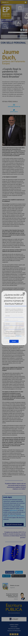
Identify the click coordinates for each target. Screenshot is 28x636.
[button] (24, 293)
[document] (14, 318)
